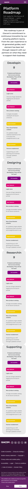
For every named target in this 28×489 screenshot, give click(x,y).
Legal (11, 463)
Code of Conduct (7, 467)
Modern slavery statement (8, 455)
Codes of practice (6, 451)
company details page (13, 474)
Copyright (20, 455)
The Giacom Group (6, 472)
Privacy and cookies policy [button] (8, 482)
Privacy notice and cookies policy (10, 459)
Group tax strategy (18, 451)
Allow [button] (20, 486)
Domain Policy (18, 467)
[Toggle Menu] (25, 2)
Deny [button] (7, 486)
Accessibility (4, 463)
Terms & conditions (20, 463)
